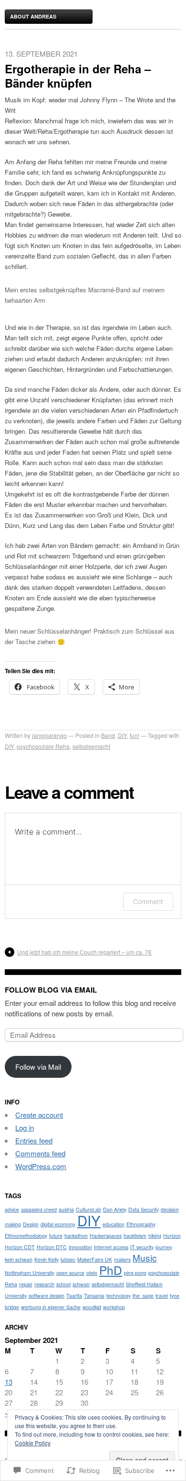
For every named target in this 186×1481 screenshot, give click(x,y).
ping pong (135, 1272)
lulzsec (68, 1259)
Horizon (172, 1235)
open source (70, 1272)
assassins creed (39, 1209)
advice (12, 1209)
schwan (81, 1284)
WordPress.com (40, 1166)
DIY (122, 735)
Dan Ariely (114, 1209)
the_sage (143, 1295)
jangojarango (49, 735)
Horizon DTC (52, 1247)
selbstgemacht (91, 746)
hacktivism (135, 1235)
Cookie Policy (33, 1443)
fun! (134, 735)
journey (163, 1247)
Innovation (80, 1247)
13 (8, 1382)
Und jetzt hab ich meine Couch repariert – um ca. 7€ (84, 952)
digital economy (58, 1224)
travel (161, 1295)
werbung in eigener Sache (51, 1307)
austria (66, 1209)
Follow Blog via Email (51, 989)
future (55, 1235)
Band (108, 735)
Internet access (111, 1247)
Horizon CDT (20, 1247)
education (113, 1224)
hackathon (76, 1235)
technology (118, 1295)
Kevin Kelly (46, 1259)
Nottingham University (29, 1272)
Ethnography (140, 1224)
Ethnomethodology (26, 1235)
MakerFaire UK (94, 1259)
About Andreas (33, 16)
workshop (114, 1307)
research (44, 1284)
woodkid (92, 1307)
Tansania (94, 1295)
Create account (39, 1115)
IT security (142, 1247)
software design (46, 1295)
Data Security (143, 1209)
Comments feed (40, 1153)
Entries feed (33, 1140)
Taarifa (74, 1295)
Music (145, 1257)
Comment (148, 901)
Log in (24, 1128)
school (63, 1284)
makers (122, 1259)
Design (31, 1224)
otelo (91, 1272)
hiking (154, 1235)
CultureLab (88, 1209)
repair (25, 1284)
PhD (110, 1270)
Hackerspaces (106, 1235)
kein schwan (18, 1259)
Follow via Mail (38, 1067)
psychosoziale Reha (43, 746)
